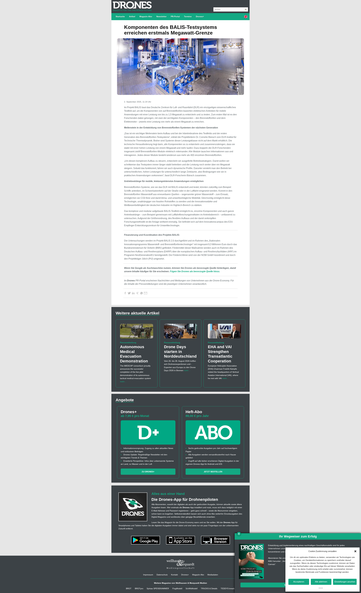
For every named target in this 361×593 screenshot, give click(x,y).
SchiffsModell (191, 588)
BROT (128, 588)
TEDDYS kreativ (228, 588)
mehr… (123, 381)
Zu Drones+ (148, 472)
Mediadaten (212, 575)
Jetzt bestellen (213, 472)
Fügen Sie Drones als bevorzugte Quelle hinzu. (195, 271)
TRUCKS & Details (209, 588)
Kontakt (174, 575)
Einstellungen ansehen (344, 581)
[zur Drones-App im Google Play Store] (145, 540)
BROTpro (139, 588)
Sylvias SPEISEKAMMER (158, 588)
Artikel (132, 16)
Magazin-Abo (145, 16)
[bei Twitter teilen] (129, 293)
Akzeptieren (298, 581)
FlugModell (177, 588)
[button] (355, 551)
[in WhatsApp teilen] (141, 293)
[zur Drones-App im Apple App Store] (180, 540)
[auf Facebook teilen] (125, 293)
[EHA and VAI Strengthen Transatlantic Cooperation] (224, 332)
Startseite (120, 16)
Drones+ (200, 16)
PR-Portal (175, 16)
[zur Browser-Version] (215, 540)
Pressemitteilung (128, 342)
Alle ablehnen (321, 581)
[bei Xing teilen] (137, 293)
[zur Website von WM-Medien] (180, 564)
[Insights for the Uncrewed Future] (131, 5)
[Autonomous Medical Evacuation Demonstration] (136, 332)
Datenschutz (162, 575)
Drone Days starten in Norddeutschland (180, 351)
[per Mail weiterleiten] (145, 293)
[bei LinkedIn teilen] (133, 293)
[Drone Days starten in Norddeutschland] (180, 332)
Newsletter (161, 16)
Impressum (148, 575)
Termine (188, 16)
